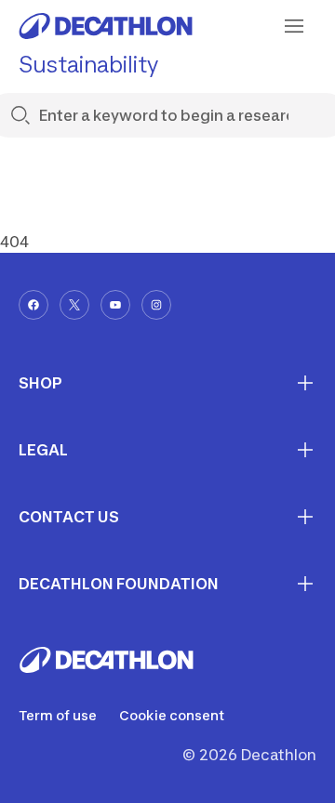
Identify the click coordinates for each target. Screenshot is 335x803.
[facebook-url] (33, 305)
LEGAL (43, 450)
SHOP (40, 383)
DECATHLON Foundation (119, 583)
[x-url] (74, 305)
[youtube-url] (115, 305)
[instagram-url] (156, 305)
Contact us (69, 516)
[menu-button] (294, 26)
